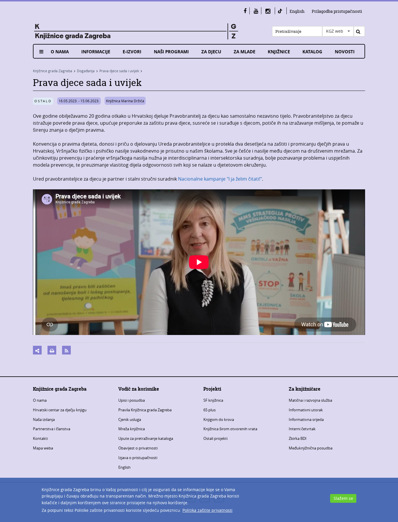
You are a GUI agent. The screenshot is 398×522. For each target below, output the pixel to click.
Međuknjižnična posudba (310, 448)
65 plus (209, 409)
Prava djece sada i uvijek (119, 70)
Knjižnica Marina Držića (125, 100)
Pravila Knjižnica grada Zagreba (145, 409)
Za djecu (211, 52)
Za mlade (244, 52)
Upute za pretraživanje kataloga (145, 438)
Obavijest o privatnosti (138, 448)
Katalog (312, 52)
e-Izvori (132, 52)
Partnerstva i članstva (51, 428)
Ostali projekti (215, 438)
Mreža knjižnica (131, 428)
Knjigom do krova (218, 419)
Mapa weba (43, 448)
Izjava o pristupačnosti (137, 457)
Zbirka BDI (298, 438)
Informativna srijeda (306, 419)
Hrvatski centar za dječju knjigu (60, 409)
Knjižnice (279, 52)
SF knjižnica (213, 400)
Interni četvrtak (302, 428)
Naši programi (171, 52)
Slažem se (343, 498)
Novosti (345, 52)
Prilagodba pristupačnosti (337, 11)
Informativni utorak (306, 409)
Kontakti (40, 438)
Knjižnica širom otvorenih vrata (230, 428)
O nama (60, 52)
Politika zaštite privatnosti (207, 510)
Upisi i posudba (131, 400)
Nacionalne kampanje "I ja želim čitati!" (219, 179)
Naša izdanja (44, 419)
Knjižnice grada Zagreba (52, 70)
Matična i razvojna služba (310, 400)
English (297, 11)
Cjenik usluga (129, 419)
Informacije (95, 52)
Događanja (86, 70)
